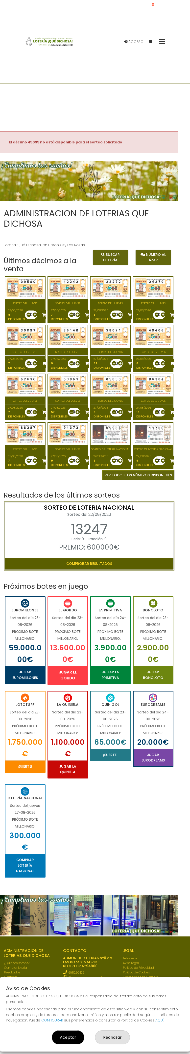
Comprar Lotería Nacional (25, 865)
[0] (152, 42)
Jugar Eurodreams (153, 757)
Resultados (12, 972)
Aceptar (68, 1037)
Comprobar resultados (89, 563)
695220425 (76, 972)
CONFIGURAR (52, 1020)
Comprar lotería (15, 968)
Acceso (135, 41)
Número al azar (155, 257)
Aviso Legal (131, 963)
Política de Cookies (136, 972)
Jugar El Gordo (68, 675)
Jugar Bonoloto (153, 675)
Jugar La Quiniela (67, 769)
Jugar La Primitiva (110, 675)
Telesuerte (130, 958)
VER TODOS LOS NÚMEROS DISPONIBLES (138, 475)
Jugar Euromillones (25, 675)
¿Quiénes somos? (16, 963)
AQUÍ (159, 1020)
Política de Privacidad (138, 968)
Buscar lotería (111, 257)
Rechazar (112, 1037)
